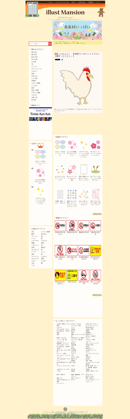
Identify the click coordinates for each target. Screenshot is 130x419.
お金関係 (73, 350)
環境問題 (88, 332)
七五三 (73, 365)
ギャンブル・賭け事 (76, 339)
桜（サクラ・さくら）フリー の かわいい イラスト (95, 153)
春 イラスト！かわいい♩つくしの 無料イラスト (96, 178)
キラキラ (44, 240)
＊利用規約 (90, 2)
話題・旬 (59, 378)
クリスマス (35, 240)
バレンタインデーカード (92, 353)
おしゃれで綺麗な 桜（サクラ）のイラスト (40, 181)
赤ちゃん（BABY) (90, 336)
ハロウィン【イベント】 (63, 365)
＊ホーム (50, 2)
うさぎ (43, 261)
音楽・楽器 (89, 360)
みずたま (73, 352)
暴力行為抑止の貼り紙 (72, 258)
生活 (32, 88)
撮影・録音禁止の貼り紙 (60, 258)
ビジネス (59, 327)
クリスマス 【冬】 (76, 325)
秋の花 (87, 359)
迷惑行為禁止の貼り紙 (84, 282)
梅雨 (58, 332)
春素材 (87, 331)
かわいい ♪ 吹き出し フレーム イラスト (40, 163)
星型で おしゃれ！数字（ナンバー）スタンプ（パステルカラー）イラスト (72, 204)
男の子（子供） (90, 376)
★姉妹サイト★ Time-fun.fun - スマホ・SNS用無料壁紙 (65, 414)
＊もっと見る (96, 214)
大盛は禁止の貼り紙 (95, 233)
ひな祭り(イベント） (91, 350)
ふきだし (44, 256)
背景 (42, 243)
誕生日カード (89, 348)
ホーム (55, 41)
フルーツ (73, 341)
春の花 (73, 331)
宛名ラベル (74, 359)
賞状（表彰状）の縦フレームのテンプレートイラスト (84, 178)
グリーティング (36, 69)
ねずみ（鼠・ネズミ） (92, 324)
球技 (72, 332)
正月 (72, 346)
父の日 (58, 348)
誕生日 (43, 247)
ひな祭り (73, 362)
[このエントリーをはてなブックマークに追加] (62, 59)
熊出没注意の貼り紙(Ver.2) (95, 258)
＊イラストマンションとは (62, 2)
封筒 (32, 247)
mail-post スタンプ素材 (77, 338)
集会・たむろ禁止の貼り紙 (95, 282)
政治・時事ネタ (61, 374)
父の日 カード (89, 374)
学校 (32, 73)
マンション (35, 256)
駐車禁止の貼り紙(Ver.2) (60, 233)
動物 (87, 355)
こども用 (34, 78)
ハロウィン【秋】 (90, 339)
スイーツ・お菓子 (61, 353)
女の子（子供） (75, 357)
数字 (32, 234)
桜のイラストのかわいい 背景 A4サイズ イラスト (95, 202)
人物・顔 (34, 97)
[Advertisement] (40, 30)
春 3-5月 (34, 52)
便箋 (32, 243)
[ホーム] (65, 12)
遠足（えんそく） (76, 378)
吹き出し (44, 234)
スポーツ (34, 71)
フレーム (34, 236)
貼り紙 (33, 99)
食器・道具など (90, 378)
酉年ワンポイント (66, 41)
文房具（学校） (90, 329)
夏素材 (73, 371)
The (32, 231)
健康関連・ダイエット (63, 343)
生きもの (34, 76)
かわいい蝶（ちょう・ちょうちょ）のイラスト (84, 202)
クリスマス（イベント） (92, 325)
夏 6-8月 (34, 54)
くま (32, 265)
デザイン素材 (35, 92)
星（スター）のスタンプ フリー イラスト (60, 178)
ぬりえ (87, 338)
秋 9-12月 (34, 57)
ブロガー (34, 95)
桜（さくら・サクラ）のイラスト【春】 (72, 178)
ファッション (60, 341)
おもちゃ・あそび (76, 324)
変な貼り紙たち (90, 327)
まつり (73, 379)
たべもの (34, 85)
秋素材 (73, 360)
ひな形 (33, 61)
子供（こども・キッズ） (92, 343)
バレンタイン (60, 383)
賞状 (42, 258)
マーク (73, 327)
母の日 (87, 346)
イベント (34, 66)
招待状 (73, 329)
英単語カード (89, 334)
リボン (33, 261)
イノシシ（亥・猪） (62, 339)
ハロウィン (35, 245)
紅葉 (58, 334)
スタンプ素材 (35, 83)
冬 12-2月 (34, 59)
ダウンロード (57, 111)
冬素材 (87, 369)
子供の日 (88, 357)
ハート (33, 238)
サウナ (87, 352)
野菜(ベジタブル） (62, 338)
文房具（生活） (90, 345)
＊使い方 (73, 2)
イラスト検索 (45, 231)
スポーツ (73, 353)
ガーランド (35, 258)
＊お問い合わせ (81, 2)
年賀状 (33, 80)
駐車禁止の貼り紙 (72, 232)
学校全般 (73, 345)
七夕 (32, 263)
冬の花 (73, 369)
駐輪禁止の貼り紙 (84, 232)
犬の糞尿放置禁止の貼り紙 (84, 258)
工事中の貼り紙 (72, 282)
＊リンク (97, 2)
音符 (32, 254)
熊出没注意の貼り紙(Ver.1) (60, 282)
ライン (43, 252)
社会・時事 (35, 90)
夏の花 (73, 343)
